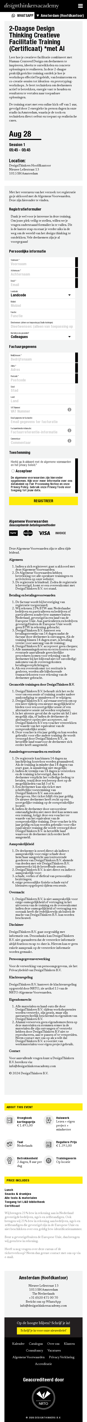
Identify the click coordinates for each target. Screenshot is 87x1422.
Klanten (69, 1344)
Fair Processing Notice (44, 484)
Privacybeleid (18, 970)
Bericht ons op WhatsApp (43, 1302)
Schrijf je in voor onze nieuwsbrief (43, 1330)
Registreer (43, 501)
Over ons (53, 1344)
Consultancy (34, 1350)
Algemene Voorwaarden (28, 1357)
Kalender (18, 1344)
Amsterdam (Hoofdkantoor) (62, 16)
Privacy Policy (19, 487)
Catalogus (36, 1344)
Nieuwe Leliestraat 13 (43, 1286)
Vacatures (54, 1350)
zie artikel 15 (49, 988)
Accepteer (24, 471)
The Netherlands (43, 1294)
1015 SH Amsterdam (43, 1290)
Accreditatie (43, 1364)
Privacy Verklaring (62, 1357)
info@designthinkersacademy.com (43, 1305)
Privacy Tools (55, 487)
